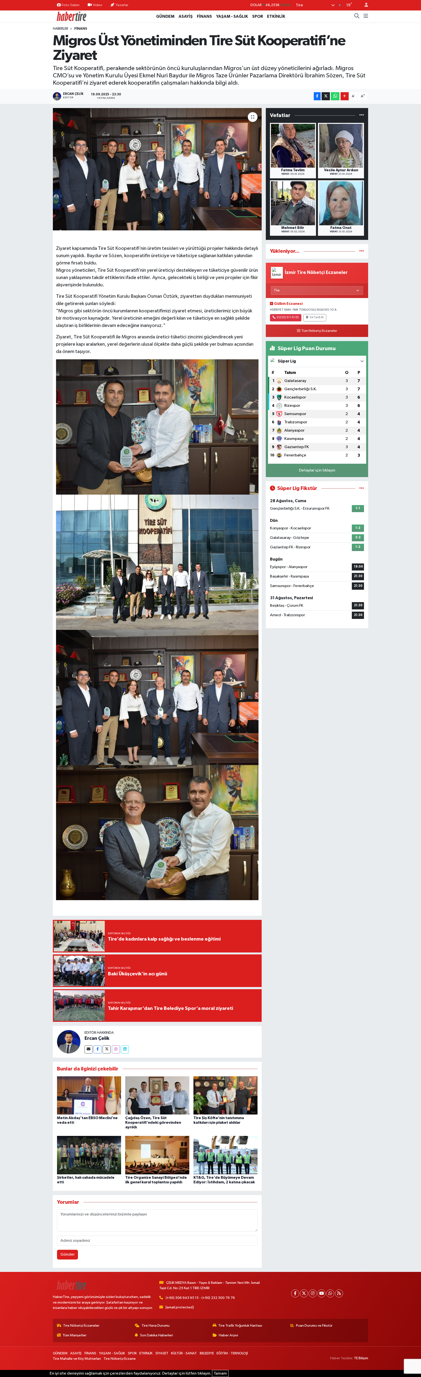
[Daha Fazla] (345, 96)
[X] (304, 1293)
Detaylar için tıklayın (317, 470)
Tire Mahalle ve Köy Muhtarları (77, 1358)
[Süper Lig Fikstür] (361, 488)
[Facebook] (98, 1049)
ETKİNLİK (276, 16)
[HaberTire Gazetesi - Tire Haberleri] (71, 16)
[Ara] (357, 16)
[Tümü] (361, 115)
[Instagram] (116, 1049)
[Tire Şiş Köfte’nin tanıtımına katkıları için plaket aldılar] (225, 1095)
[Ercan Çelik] (68, 1042)
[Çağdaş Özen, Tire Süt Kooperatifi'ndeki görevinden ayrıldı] (157, 1095)
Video (97, 5)
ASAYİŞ (186, 16)
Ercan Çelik (97, 1038)
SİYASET (161, 1353)
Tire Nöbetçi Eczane (120, 1358)
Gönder (67, 1254)
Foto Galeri (70, 5)
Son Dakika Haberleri (156, 1335)
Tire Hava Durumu (156, 1325)
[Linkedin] (125, 1049)
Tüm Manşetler (74, 1335)
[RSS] (339, 1293)
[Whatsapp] (330, 1293)
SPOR (257, 16)
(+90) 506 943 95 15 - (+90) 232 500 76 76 (200, 1298)
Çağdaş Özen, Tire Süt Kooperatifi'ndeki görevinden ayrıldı (153, 1122)
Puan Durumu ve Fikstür (314, 1325)
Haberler (60, 28)
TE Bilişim (361, 1358)
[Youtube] (321, 1293)
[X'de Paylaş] (326, 96)
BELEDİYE (207, 1353)
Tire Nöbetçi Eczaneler (81, 1325)
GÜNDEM (165, 16)
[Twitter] (107, 1049)
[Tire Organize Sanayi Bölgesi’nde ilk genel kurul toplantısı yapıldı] (157, 1155)
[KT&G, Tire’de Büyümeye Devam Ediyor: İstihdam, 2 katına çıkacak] (225, 1155)
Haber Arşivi (228, 1335)
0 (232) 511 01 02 (288, 317)
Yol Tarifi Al (316, 317)
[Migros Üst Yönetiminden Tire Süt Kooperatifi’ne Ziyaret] (157, 169)
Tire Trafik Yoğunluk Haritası (240, 1325)
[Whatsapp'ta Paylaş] (335, 96)
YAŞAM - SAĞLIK (232, 16)
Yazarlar (121, 5)
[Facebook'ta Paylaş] (317, 96)
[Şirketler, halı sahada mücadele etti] (89, 1155)
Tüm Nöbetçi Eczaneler (319, 331)
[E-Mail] (89, 1049)
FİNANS (204, 16)
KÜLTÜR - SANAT (184, 1353)
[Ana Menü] (366, 16)
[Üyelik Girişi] (364, 5)
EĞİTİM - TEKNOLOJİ (232, 1353)
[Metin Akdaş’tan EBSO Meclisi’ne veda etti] (89, 1095)
